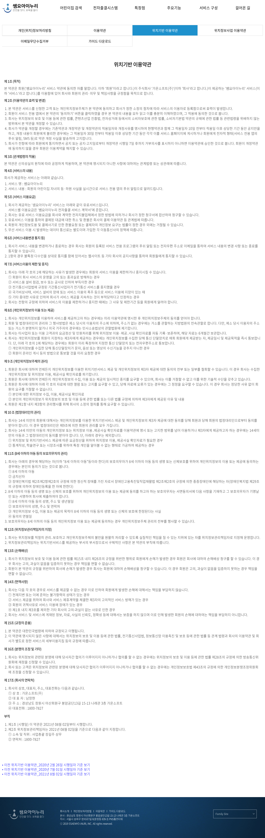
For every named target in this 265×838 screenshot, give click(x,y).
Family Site (222, 814)
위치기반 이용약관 (165, 30)
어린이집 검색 (71, 8)
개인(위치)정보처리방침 (34, 30)
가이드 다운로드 (100, 41)
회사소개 (64, 811)
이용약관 (100, 30)
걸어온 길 (242, 8)
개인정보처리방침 (82, 811)
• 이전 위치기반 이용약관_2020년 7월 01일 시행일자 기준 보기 (46, 769)
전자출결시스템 (105, 8)
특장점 (140, 8)
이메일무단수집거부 (35, 41)
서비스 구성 (208, 8)
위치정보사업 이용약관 (230, 30)
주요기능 (174, 8)
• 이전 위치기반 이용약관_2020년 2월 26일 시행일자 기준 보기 (46, 764)
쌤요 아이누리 (20, 8)
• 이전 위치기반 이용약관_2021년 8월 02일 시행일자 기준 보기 (46, 773)
